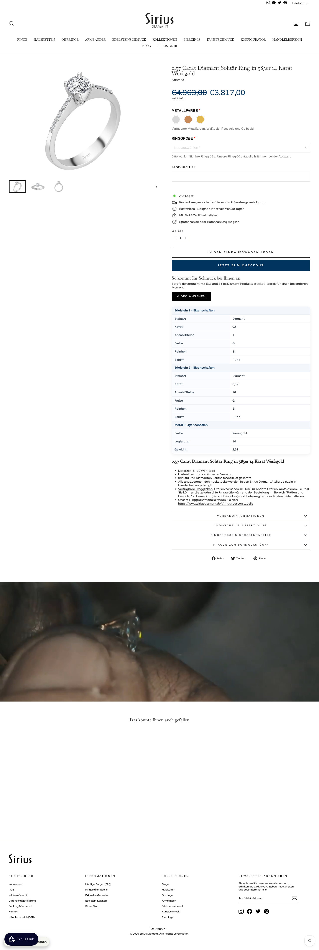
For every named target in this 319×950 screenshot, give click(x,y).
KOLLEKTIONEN (165, 39)
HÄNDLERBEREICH (287, 39)
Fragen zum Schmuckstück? (241, 544)
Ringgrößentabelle (96, 889)
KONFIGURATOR (253, 39)
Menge (178, 231)
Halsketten (168, 889)
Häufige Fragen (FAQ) (98, 884)
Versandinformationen (241, 515)
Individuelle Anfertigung (241, 525)
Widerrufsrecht (18, 895)
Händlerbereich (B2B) (22, 917)
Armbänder (169, 900)
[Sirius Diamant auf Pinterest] (266, 911)
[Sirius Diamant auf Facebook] (249, 911)
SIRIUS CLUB (167, 46)
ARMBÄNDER (95, 39)
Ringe (165, 884)
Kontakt (13, 911)
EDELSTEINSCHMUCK (129, 39)
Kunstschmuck (171, 911)
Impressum (15, 884)
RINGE (22, 39)
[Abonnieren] (294, 898)
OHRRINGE (70, 39)
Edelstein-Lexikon (96, 900)
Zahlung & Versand (20, 906)
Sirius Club (91, 906)
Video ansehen (191, 296)
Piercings (167, 917)
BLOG (146, 46)
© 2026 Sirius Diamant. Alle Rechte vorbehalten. (159, 933)
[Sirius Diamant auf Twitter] (258, 911)
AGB (11, 889)
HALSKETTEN (44, 39)
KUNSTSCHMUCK (220, 39)
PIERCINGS (192, 39)
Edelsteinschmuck (173, 906)
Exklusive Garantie (96, 895)
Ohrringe (167, 895)
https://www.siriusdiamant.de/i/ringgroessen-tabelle (215, 503)
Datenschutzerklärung (22, 900)
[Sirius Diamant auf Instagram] (241, 911)
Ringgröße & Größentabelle (241, 534)
